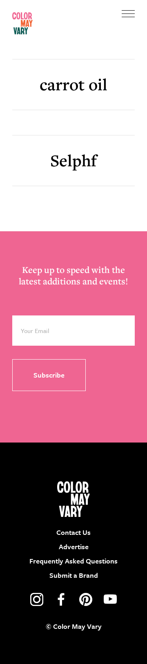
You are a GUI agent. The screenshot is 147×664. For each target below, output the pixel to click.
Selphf (73, 160)
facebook (61, 599)
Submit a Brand (73, 575)
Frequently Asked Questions (73, 561)
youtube (110, 599)
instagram (36, 599)
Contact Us (73, 532)
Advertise (74, 546)
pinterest (85, 599)
